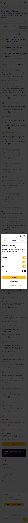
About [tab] (23, 240)
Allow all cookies (14, 277)
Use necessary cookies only (14, 285)
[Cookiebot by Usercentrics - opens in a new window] (20, 236)
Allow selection (14, 281)
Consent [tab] (5, 240)
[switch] (24, 262)
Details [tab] (14, 240)
